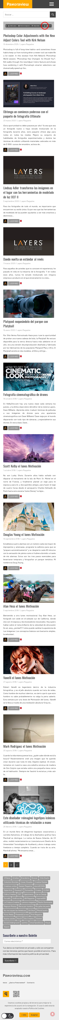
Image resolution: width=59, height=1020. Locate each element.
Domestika (29, 890)
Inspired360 (41, 898)
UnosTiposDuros (36, 923)
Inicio (5, 982)
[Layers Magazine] (5, 74)
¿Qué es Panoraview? (17, 982)
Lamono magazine (28, 902)
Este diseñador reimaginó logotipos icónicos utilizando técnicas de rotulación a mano (29, 820)
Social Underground (11, 923)
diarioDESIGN (39, 886)
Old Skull (31, 910)
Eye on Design (41, 894)
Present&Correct (22, 914)
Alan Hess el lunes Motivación (21, 606)
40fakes (7, 878)
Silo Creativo (29, 918)
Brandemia (25, 878)
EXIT (19, 894)
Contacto (30, 982)
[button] (7, 1016)
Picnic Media (8, 914)
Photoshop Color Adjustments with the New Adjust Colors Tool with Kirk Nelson (29, 37)
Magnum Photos (10, 906)
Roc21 (19, 918)
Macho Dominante (45, 902)
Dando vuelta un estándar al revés (23, 259)
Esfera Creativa (10, 894)
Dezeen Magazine (25, 886)
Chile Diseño (44, 878)
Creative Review (41, 882)
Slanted (39, 918)
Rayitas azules (9, 918)
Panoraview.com (16, 975)
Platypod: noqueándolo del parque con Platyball (25, 323)
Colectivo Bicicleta (11, 882)
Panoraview (18, 4)
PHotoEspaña (42, 910)
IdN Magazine (29, 898)
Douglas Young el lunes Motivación (23, 534)
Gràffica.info (17, 898)
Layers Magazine (27, 44)
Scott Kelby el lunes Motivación (22, 466)
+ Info (23, 1015)
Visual (47, 923)
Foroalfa (7, 898)
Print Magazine (36, 914)
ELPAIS (46, 890)
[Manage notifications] (52, 1014)
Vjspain (7, 927)
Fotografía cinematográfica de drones (25, 394)
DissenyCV (18, 890)
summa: (25, 923)
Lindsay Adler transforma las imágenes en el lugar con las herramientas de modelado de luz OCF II (28, 192)
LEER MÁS (14, 73)
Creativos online (10, 886)
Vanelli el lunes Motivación (19, 677)
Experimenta (28, 894)
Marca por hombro (26, 906)
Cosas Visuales (26, 882)
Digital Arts (8, 890)
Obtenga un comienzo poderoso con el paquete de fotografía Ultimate (25, 114)
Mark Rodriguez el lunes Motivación (24, 746)
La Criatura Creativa (11, 902)
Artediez (15, 878)
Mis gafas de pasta (42, 906)
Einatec (38, 890)
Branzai (34, 878)
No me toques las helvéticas (15, 910)
